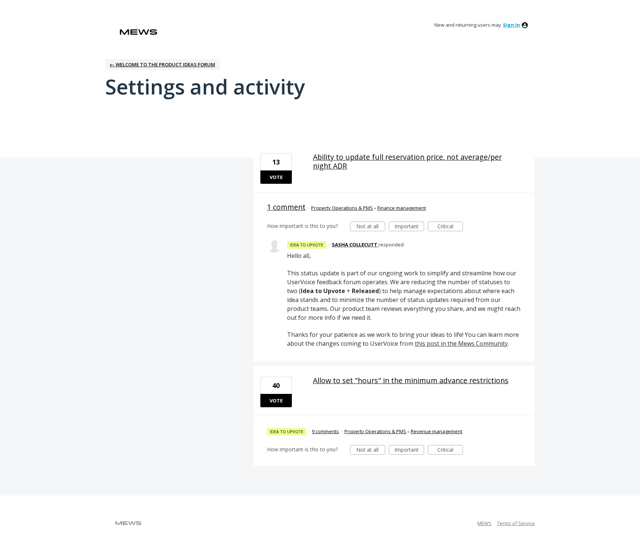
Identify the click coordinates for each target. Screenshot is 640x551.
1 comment (286, 207)
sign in (511, 24)
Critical (450, 227)
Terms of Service (516, 523)
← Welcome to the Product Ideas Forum (162, 64)
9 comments (325, 431)
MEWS (484, 523)
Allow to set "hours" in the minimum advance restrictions (411, 380)
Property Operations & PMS (342, 208)
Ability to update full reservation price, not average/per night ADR (407, 161)
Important (409, 227)
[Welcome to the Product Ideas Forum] (138, 32)
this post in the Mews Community (461, 343)
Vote (276, 177)
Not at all (370, 227)
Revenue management (436, 431)
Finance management (401, 208)
